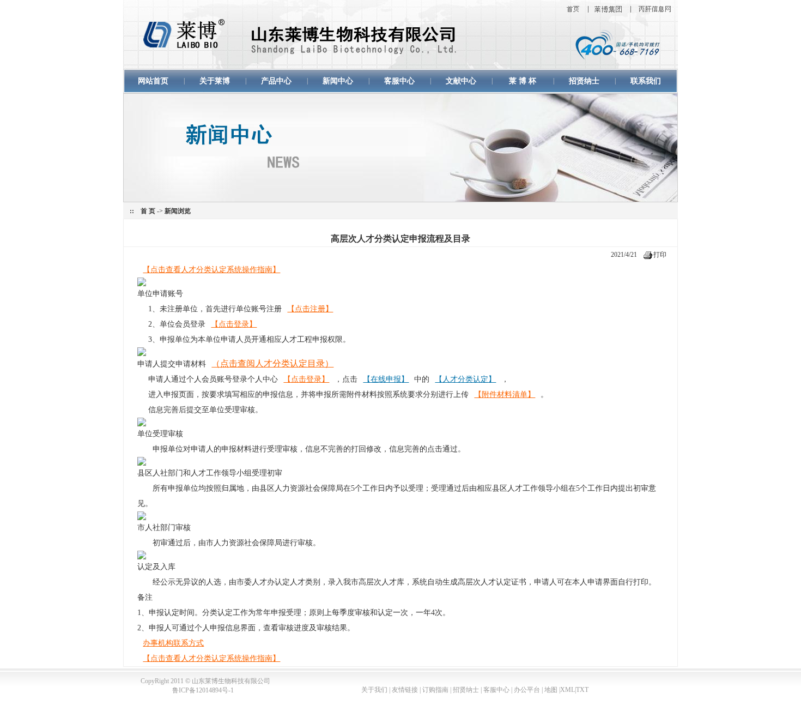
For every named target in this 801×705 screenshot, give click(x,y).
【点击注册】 (310, 309)
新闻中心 (338, 81)
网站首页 (153, 81)
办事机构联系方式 (173, 643)
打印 (659, 254)
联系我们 (645, 81)
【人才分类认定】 (465, 379)
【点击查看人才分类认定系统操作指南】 (211, 270)
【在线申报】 (386, 379)
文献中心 (461, 81)
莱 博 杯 (522, 81)
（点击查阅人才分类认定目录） (272, 363)
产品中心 (276, 81)
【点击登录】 (234, 324)
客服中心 (399, 81)
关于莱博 (214, 81)
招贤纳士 (584, 81)
